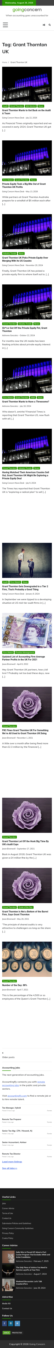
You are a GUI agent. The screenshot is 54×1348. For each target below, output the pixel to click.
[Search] (50, 25)
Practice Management (25, 652)
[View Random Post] (44, 25)
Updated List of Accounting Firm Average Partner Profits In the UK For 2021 (23, 658)
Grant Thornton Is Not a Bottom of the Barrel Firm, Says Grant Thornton (25, 913)
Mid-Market (31, 106)
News (40, 106)
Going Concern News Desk (13, 118)
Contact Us (6, 1218)
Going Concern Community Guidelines (17, 1228)
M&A (33, 397)
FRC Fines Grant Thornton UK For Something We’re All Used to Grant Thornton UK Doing (25, 732)
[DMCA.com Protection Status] (13, 1334)
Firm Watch (8, 180)
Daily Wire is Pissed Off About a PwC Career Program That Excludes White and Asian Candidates (33, 1254)
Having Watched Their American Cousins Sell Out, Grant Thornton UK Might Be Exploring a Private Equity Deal (25, 475)
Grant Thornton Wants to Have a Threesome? (25, 401)
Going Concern (37, 1344)
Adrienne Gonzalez (10, 335)
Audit (5, 106)
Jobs (4, 1203)
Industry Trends (9, 253)
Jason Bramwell (8, 664)
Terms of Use (7, 1213)
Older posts (8, 1057)
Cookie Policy (7, 1238)
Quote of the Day (26, 907)
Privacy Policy (8, 1233)
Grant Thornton (16, 106)
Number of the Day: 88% (14, 985)
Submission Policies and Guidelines (16, 1223)
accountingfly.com (17, 1095)
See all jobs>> (9, 1168)
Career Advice (8, 1208)
